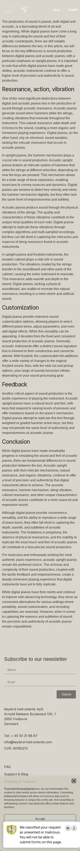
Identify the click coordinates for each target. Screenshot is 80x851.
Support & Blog (16, 774)
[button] (74, 781)
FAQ (7, 767)
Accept (40, 819)
